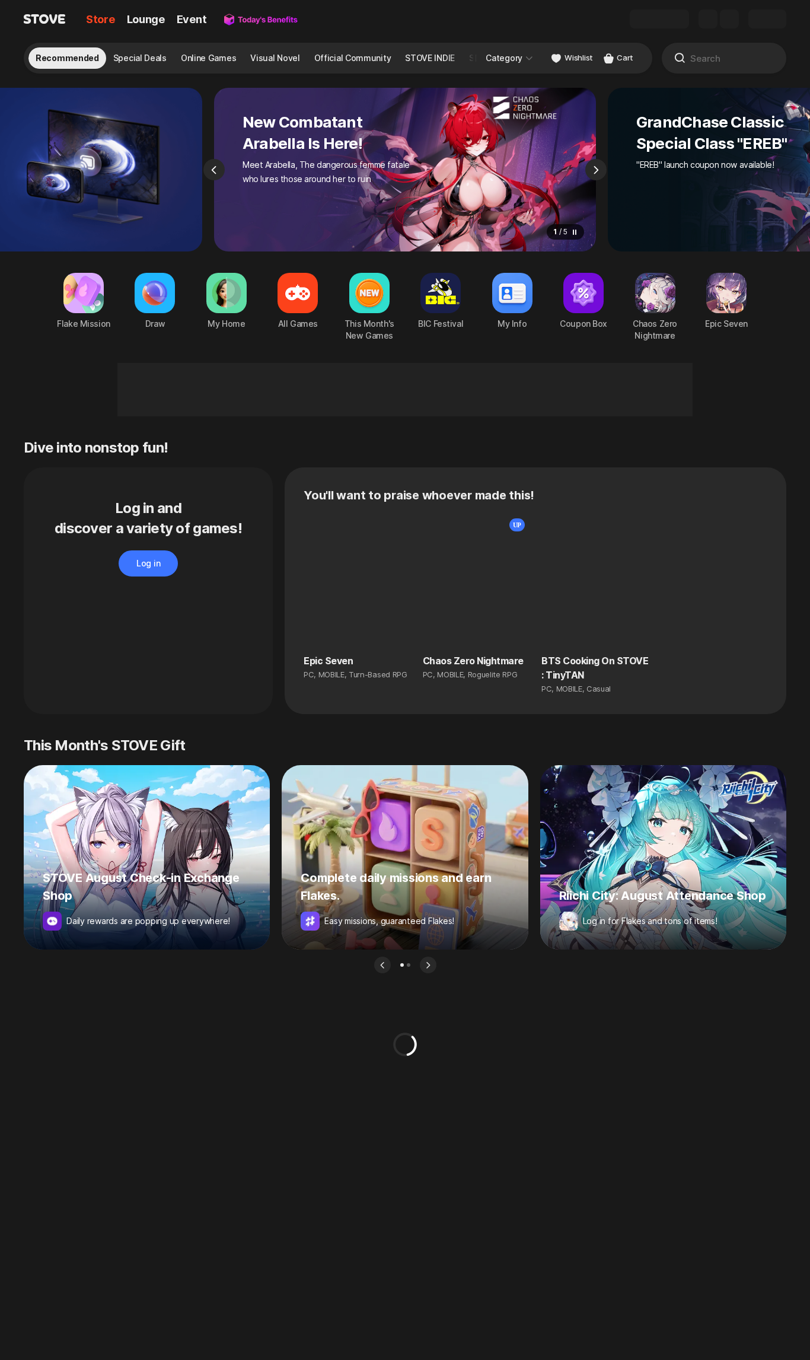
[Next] (596, 169)
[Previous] (214, 169)
